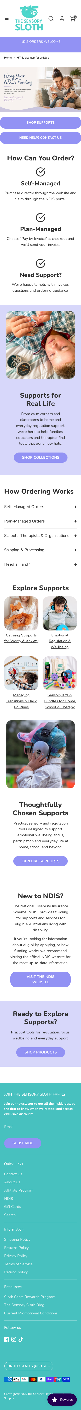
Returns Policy (16, 1247)
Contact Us (13, 1174)
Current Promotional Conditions (31, 1313)
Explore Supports (40, 861)
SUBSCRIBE (22, 1143)
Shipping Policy (17, 1239)
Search (10, 1214)
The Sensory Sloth (39, 1394)
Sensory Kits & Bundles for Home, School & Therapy (60, 701)
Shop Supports (41, 122)
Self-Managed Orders (24, 506)
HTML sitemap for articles (33, 58)
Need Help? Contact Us (40, 137)
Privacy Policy (15, 1255)
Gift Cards (12, 1206)
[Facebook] (6, 1339)
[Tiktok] (20, 1339)
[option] (40, 41)
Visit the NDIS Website (40, 979)
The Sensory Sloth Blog (24, 1304)
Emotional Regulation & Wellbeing (60, 641)
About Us (12, 1182)
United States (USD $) (26, 1366)
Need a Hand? (17, 564)
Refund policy (16, 1272)
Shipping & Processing (24, 550)
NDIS (8, 1198)
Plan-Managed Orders (24, 521)
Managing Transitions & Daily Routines (21, 701)
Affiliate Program (18, 1190)
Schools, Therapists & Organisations (36, 535)
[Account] (62, 17)
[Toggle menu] (6, 18)
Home (8, 58)
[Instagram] (13, 1339)
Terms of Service (18, 1264)
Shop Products (41, 1052)
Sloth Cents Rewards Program (29, 1296)
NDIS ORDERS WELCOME (40, 41)
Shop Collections (40, 457)
